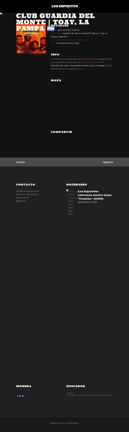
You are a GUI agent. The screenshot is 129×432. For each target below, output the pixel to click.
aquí (80, 69)
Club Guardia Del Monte (93, 62)
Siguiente (108, 162)
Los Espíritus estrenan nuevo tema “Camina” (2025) (95, 195)
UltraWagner (73, 423)
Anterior (20, 162)
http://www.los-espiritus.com (74, 39)
